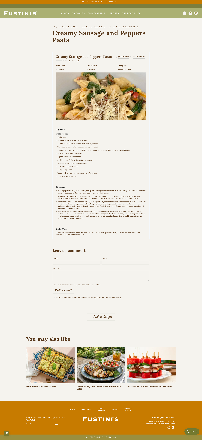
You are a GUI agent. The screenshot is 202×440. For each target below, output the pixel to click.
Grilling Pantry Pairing (59, 27)
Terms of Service (111, 297)
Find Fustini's (97, 13)
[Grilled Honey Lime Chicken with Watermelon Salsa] (101, 365)
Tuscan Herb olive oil (123, 27)
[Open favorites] (6, 433)
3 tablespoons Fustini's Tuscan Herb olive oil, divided (77, 144)
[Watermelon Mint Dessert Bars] (50, 365)
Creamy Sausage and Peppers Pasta (84, 57)
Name (55, 258)
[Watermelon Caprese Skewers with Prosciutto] (151, 365)
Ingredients (61, 129)
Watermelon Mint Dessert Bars (41, 387)
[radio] (57, 61)
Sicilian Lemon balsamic (107, 27)
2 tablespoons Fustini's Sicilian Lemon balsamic (75, 160)
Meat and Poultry (73, 27)
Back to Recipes (102, 317)
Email (104, 258)
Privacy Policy (96, 297)
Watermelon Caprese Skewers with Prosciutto (149, 387)
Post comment (63, 290)
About (114, 13)
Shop (64, 13)
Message (57, 268)
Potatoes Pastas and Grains (89, 27)
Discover (78, 13)
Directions (60, 187)
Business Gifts (131, 13)
